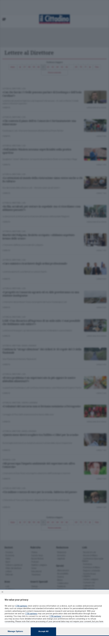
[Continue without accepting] (2, 592)
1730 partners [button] (21, 606)
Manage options (15, 631)
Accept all (43, 631)
